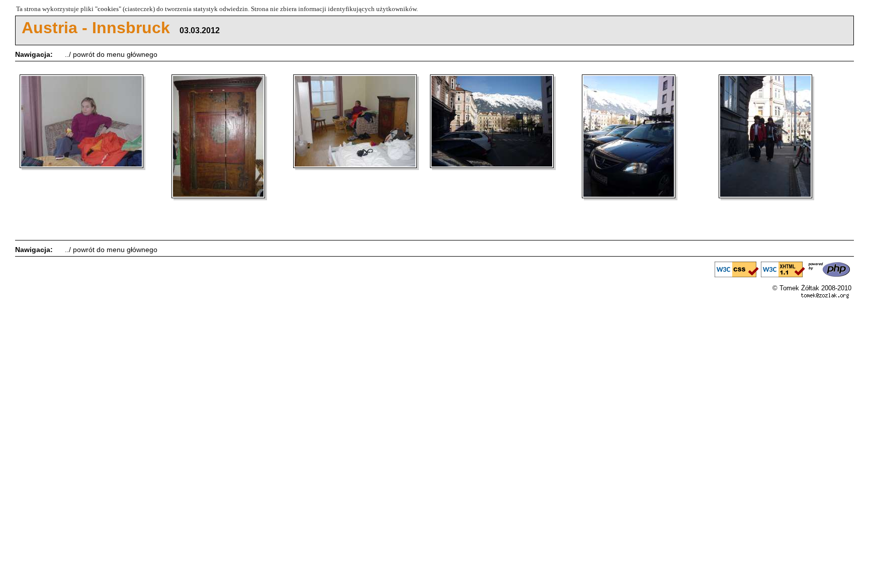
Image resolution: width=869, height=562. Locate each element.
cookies (108, 9)
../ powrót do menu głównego (111, 54)
